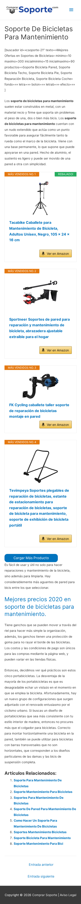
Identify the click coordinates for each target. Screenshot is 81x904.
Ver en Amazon (58, 253)
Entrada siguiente (41, 876)
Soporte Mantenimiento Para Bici (38, 843)
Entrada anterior (41, 865)
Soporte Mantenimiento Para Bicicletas (43, 792)
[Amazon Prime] (65, 247)
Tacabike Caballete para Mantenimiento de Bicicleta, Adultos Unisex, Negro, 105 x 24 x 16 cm (39, 231)
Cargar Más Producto (31, 558)
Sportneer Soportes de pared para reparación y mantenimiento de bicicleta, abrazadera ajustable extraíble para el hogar (39, 328)
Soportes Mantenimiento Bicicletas (40, 832)
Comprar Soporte (44, 895)
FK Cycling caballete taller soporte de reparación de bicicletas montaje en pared (39, 411)
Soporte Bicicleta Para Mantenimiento (42, 838)
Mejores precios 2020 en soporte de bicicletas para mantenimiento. (39, 606)
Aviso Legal (68, 895)
